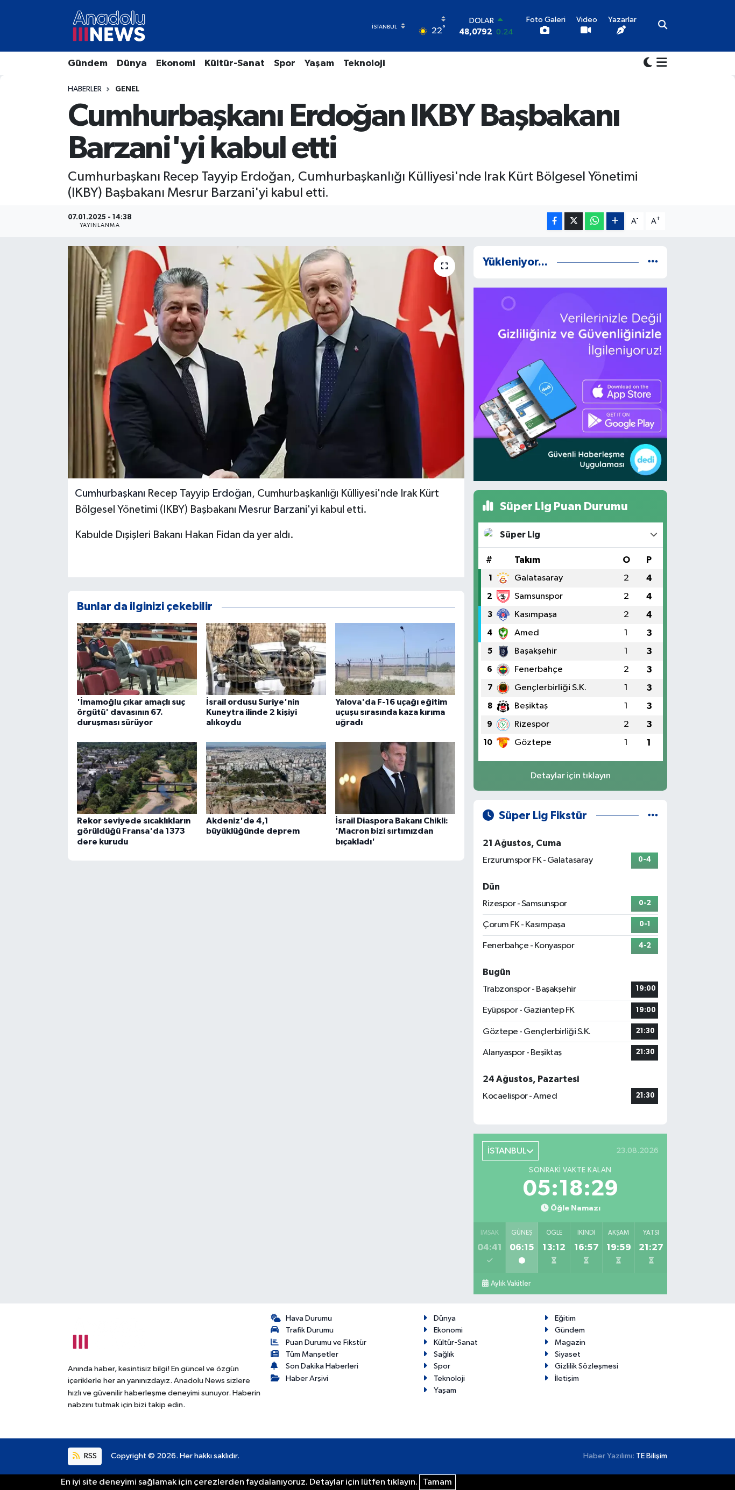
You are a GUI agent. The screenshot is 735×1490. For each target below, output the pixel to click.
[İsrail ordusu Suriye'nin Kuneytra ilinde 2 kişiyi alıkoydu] (266, 658)
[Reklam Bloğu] (570, 384)
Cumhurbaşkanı (110, 493)
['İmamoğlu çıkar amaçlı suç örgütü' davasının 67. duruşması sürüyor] (137, 658)
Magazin (570, 1342)
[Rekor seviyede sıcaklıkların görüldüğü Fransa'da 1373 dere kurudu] (137, 777)
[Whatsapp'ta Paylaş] (594, 221)
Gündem (88, 63)
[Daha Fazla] (615, 221)
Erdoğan (232, 493)
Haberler (85, 89)
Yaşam (319, 63)
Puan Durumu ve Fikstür (326, 1342)
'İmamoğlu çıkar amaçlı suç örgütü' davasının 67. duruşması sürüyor (131, 712)
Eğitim (565, 1318)
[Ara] (662, 26)
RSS (89, 1456)
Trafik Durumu (310, 1330)
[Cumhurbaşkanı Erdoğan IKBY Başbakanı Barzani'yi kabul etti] (266, 362)
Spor (284, 63)
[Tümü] (653, 262)
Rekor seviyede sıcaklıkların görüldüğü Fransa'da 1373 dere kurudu (133, 831)
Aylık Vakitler (511, 1283)
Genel (127, 89)
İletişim (567, 1378)
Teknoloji (364, 63)
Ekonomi (175, 63)
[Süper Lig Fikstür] (653, 815)
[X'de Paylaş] (573, 221)
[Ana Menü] (660, 63)
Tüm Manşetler (312, 1354)
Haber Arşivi (307, 1378)
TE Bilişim (651, 1456)
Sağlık (444, 1354)
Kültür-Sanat (234, 63)
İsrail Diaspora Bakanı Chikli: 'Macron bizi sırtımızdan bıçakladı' (391, 831)
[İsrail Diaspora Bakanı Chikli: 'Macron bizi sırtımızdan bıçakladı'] (395, 777)
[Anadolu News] (109, 25)
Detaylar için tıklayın (571, 775)
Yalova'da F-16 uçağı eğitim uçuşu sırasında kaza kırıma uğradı (391, 712)
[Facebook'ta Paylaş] (554, 221)
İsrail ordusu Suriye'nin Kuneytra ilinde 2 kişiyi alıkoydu (252, 712)
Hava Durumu (309, 1318)
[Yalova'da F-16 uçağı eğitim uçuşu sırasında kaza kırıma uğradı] (395, 658)
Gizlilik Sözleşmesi (586, 1366)
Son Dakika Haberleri (322, 1366)
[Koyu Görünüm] (648, 63)
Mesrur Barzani (272, 509)
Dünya (132, 63)
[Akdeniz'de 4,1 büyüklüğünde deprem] (266, 777)
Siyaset (568, 1354)
